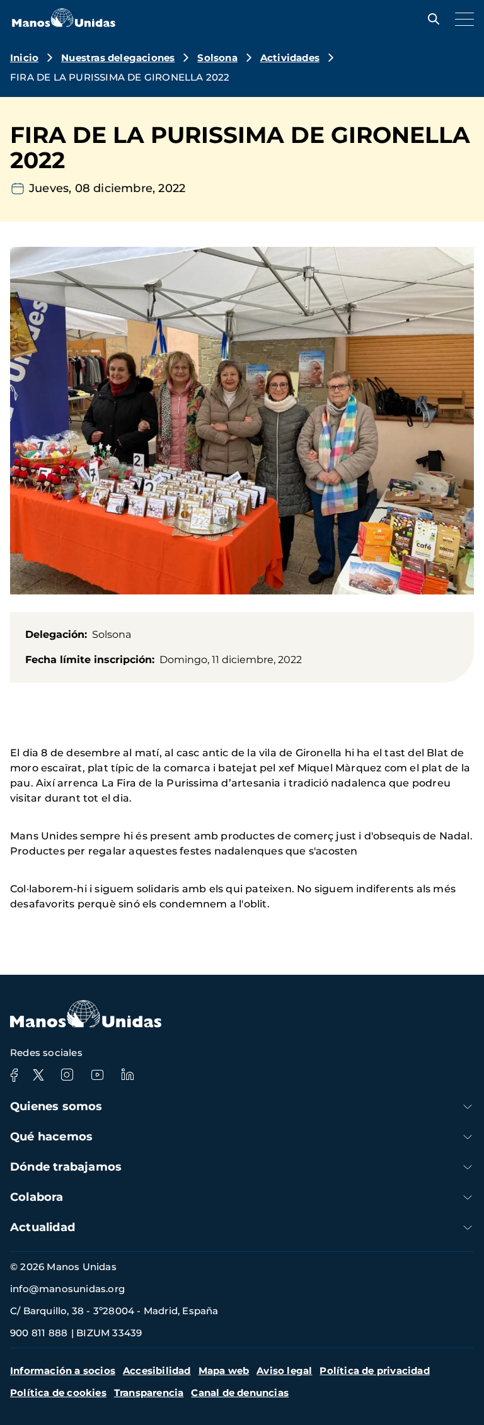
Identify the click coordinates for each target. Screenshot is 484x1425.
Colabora (37, 1197)
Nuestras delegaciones (118, 58)
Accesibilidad (157, 1371)
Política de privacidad (374, 1371)
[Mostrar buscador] (430, 19)
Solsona (217, 58)
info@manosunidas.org (67, 1289)
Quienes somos (56, 1106)
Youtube (97, 1074)
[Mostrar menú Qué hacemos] (467, 1136)
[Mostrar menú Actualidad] (467, 1227)
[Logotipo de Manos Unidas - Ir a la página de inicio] (63, 24)
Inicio (24, 58)
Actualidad (42, 1227)
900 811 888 (38, 1333)
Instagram (66, 1074)
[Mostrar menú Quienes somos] (467, 1106)
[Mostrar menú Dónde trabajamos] (467, 1167)
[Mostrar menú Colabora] (467, 1197)
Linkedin (127, 1074)
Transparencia (149, 1393)
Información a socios (62, 1371)
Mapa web (224, 1371)
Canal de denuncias (240, 1393)
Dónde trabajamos (66, 1167)
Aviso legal (284, 1371)
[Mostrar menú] (461, 18)
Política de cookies (58, 1393)
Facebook (14, 1075)
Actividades (290, 58)
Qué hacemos (51, 1137)
